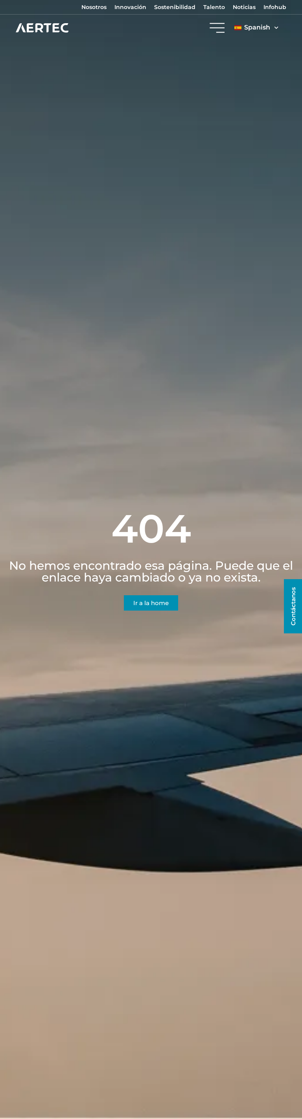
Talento (214, 7)
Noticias (244, 7)
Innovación (130, 7)
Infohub (274, 7)
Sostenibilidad (174, 7)
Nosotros (94, 7)
